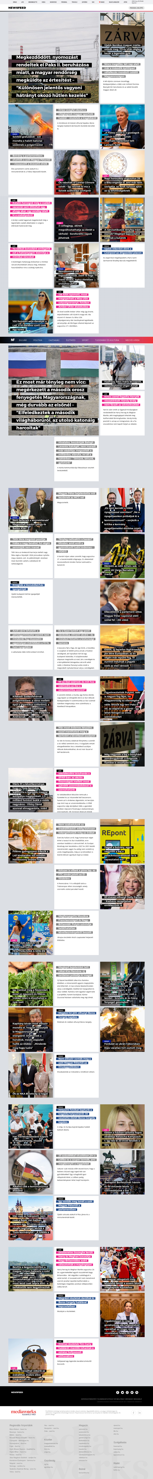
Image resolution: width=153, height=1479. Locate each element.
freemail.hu (118, 1446)
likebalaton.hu (84, 1440)
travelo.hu (82, 1449)
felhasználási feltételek (105, 1399)
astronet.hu (83, 1429)
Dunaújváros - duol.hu (18, 1443)
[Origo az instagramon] (127, 1392)
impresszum (128, 1399)
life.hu (116, 1431)
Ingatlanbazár (114, 2)
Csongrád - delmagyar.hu (19, 1440)
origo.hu (47, 1452)
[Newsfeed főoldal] (17, 1392)
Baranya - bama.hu (17, 1432)
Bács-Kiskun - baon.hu (18, 1429)
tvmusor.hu (83, 1460)
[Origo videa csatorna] (132, 1392)
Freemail (64, 2)
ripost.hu (117, 1425)
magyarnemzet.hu (51, 1443)
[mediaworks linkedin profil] (139, 1412)
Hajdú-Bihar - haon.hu (18, 1452)
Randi (102, 2)
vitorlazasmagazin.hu (87, 1455)
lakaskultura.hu (84, 1435)
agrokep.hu (48, 1467)
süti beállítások (119, 1399)
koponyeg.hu (118, 1449)
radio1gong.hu (119, 1467)
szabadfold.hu (49, 1446)
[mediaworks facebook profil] (133, 1412)
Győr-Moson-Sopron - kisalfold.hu (22, 1449)
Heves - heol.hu (16, 1455)
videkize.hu (83, 1457)
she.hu (116, 1434)
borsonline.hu (84, 1473)
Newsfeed (53, 2)
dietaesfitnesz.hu (85, 1452)
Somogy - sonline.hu (17, 1466)
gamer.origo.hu (84, 1438)
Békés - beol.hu (15, 1435)
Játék (125, 2)
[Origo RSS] (136, 1392)
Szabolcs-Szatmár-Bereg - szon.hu (23, 1469)
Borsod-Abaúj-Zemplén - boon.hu (22, 1438)
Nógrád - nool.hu (16, 1463)
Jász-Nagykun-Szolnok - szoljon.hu (23, 1457)
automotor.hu (84, 1432)
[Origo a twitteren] (122, 1392)
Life (22, 2)
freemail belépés (136, 8)
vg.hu (46, 1464)
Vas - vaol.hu (49, 1425)
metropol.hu (118, 1428)
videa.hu (117, 1452)
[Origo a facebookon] (117, 1392)
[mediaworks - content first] (23, 1413)
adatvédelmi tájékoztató (88, 1399)
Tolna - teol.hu (15, 1472)
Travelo (74, 2)
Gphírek (84, 2)
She (93, 2)
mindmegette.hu (85, 1446)
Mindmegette (32, 2)
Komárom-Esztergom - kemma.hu (22, 1460)
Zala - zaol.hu (49, 1431)
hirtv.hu (47, 1449)
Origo (15, 2)
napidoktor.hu (84, 1443)
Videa (43, 2)
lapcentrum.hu (119, 1455)
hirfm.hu (117, 1470)
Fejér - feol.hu (15, 1446)
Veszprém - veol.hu (51, 1428)
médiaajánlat (138, 1399)
